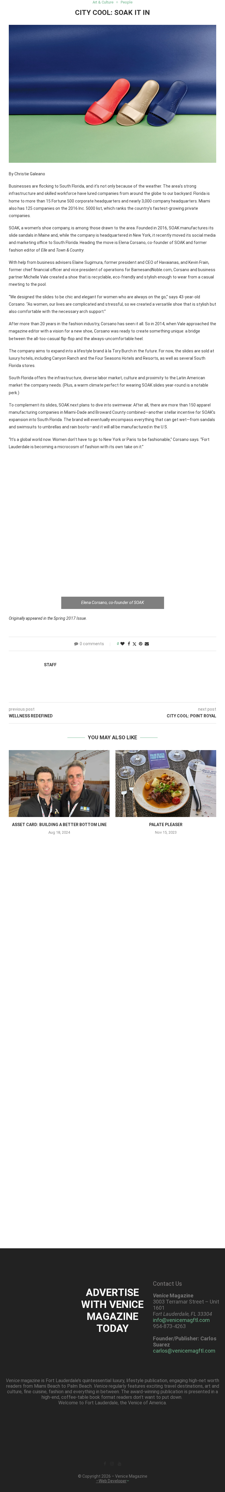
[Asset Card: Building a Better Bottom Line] (59, 783)
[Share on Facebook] (129, 643)
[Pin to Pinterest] (140, 643)
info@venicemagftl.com (181, 1320)
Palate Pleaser (166, 824)
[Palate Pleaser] (165, 783)
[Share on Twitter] (134, 643)
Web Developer (113, 1481)
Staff (50, 664)
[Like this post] (122, 643)
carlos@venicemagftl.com (184, 1351)
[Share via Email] (147, 643)
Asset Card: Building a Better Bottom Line (59, 824)
